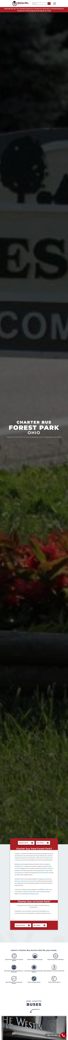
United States (35, 855)
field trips (17, 881)
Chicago (46, 870)
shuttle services (24, 881)
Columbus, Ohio (19, 860)
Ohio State (43, 872)
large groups (42, 879)
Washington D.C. (19, 866)
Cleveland (47, 858)
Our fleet (17, 879)
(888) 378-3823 (44, 889)
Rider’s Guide (34, 893)
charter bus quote (27, 891)
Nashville (50, 868)
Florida (35, 870)
